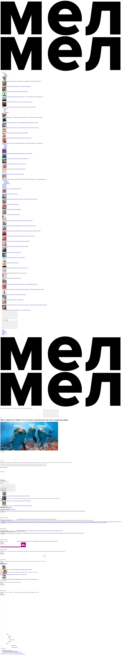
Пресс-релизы (12, 639)
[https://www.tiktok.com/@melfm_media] (9, 609)
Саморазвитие (6, 112)
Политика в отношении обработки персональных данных (12, 652)
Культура (5, 146)
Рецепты (5, 148)
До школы (5, 108)
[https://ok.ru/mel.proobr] (9, 624)
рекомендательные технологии (20, 653)
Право (5, 74)
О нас (7, 634)
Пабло (7, 643)
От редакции (2, 479)
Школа (5, 109)
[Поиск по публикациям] (9, 315)
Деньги (5, 73)
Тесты (3, 215)
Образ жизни (4, 331)
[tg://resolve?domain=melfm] (9, 587)
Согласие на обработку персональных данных (10, 651)
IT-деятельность (13, 645)
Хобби (5, 147)
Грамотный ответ (7, 183)
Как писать (6, 181)
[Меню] (9, 325)
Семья (3, 72)
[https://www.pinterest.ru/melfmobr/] (9, 616)
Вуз (4, 111)
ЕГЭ (5, 110)
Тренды (5, 144)
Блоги (3, 334)
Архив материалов (14, 647)
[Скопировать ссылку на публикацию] (50, 413)
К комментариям (3, 488)
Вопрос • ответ (4, 247)
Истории (5, 145)
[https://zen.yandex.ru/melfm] (9, 594)
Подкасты (9, 641)
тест (1, 417)
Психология (6, 75)
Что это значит (6, 182)
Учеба (3, 107)
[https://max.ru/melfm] (9, 631)
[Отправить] (7, 488)
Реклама (9, 637)
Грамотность (4, 180)
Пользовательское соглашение (7, 650)
